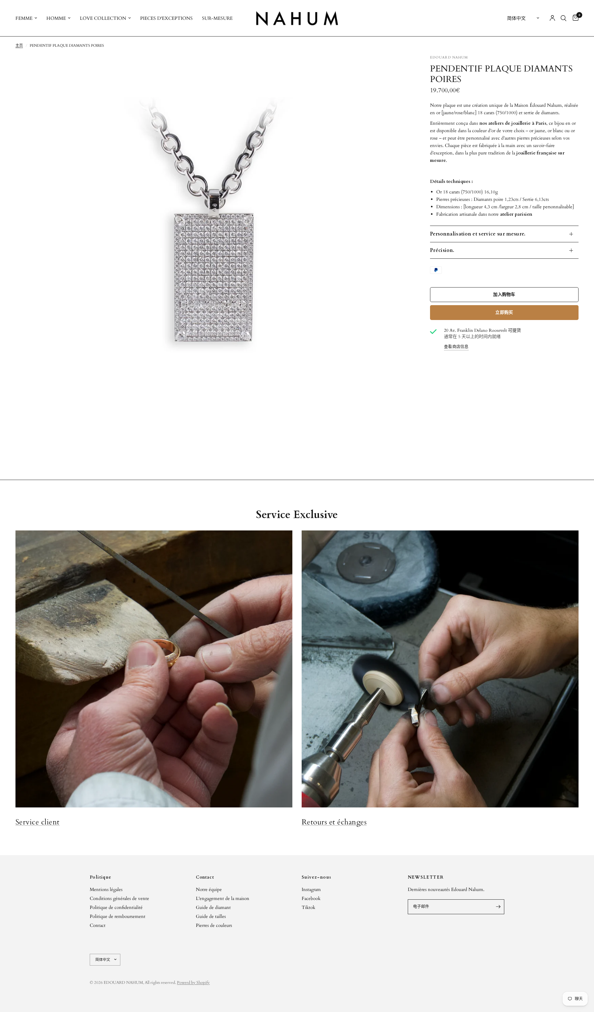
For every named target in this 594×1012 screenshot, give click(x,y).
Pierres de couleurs (214, 925)
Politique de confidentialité (116, 907)
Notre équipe (209, 889)
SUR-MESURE (217, 18)
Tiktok (308, 907)
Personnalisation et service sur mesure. (477, 234)
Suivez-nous (316, 877)
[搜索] (563, 18)
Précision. (442, 250)
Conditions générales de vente (119, 898)
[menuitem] (28, 18)
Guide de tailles (211, 916)
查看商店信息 (456, 346)
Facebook (311, 898)
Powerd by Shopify (193, 982)
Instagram (311, 889)
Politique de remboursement (117, 916)
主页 (19, 45)
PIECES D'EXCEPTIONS (166, 18)
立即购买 (504, 312)
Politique (101, 877)
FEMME (23, 18)
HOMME (56, 18)
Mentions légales (106, 889)
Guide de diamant (213, 907)
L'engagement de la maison (222, 898)
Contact (97, 925)
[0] (574, 18)
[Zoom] (398, 68)
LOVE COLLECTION (103, 18)
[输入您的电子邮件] (498, 906)
